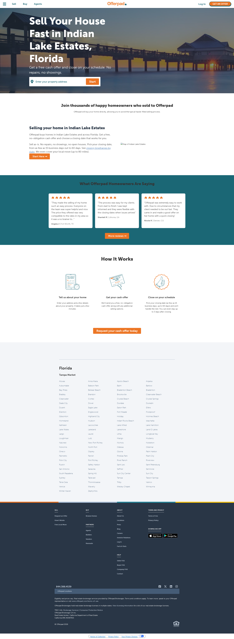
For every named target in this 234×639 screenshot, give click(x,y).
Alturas (62, 381)
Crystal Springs (152, 399)
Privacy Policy (113, 637)
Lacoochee (93, 425)
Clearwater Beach (153, 394)
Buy (25, 3)
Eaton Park (121, 407)
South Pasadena (66, 473)
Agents (38, 3)
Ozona (120, 451)
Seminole (150, 469)
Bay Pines (63, 390)
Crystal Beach (123, 399)
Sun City (149, 473)
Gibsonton (63, 416)
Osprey (91, 451)
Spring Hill (92, 473)
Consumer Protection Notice (91, 610)
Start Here (38, 156)
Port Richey (93, 460)
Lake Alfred (122, 425)
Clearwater (64, 399)
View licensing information (123, 606)
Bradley (62, 394)
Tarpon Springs (152, 478)
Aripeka (149, 381)
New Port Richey (95, 443)
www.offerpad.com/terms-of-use (85, 601)
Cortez (91, 399)
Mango (120, 438)
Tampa (120, 478)
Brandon (91, 394)
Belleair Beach (94, 390)
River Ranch (122, 460)
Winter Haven (65, 491)
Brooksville (122, 394)
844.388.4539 (63, 586)
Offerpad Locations (65, 591)
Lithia (119, 434)
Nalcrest (62, 443)
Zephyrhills (92, 491)
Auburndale (64, 385)
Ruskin (62, 464)
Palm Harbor (151, 451)
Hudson (91, 421)
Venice (62, 486)
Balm (119, 385)
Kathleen (63, 425)
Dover (90, 403)
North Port (92, 447)
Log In (202, 4)
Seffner (120, 469)
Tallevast (91, 478)
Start (92, 81)
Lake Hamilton (152, 425)
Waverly (91, 486)
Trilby (119, 482)
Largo (61, 434)
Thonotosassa (94, 482)
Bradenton (150, 390)
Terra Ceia (63, 482)
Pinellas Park (122, 456)
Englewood (93, 412)
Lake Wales (64, 429)
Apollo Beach (123, 381)
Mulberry (150, 438)
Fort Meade (122, 412)
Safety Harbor (94, 464)
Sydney (62, 478)
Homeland (63, 421)
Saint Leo (121, 464)
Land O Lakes (152, 429)
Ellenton (62, 412)
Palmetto (63, 456)
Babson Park (93, 385)
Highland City (94, 416)
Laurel (90, 434)
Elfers (148, 407)
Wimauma (150, 486)
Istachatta (150, 421)
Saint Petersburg (153, 464)
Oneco (62, 451)
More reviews (115, 235)
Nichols (120, 443)
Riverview (150, 460)
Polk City (63, 460)
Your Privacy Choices (129, 637)
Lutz (90, 438)
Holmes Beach (152, 416)
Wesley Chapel (123, 486)
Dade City (63, 403)
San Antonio (64, 469)
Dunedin (149, 403)
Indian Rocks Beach (125, 421)
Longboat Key (152, 434)
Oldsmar (149, 447)
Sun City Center (124, 473)
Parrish (91, 456)
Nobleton (150, 443)
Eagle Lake (92, 407)
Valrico (149, 482)
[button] (117, 591)
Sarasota (91, 469)
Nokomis (63, 447)
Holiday (120, 416)
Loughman (63, 438)
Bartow (149, 385)
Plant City (150, 456)
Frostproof (150, 412)
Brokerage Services (70, 610)
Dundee (120, 403)
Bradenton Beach (124, 390)
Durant (62, 407)
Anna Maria (93, 381)
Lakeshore (121, 429)
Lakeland (92, 429)
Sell (14, 3)
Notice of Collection (97, 637)
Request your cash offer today (117, 331)
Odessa (120, 447)
